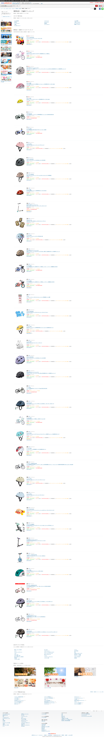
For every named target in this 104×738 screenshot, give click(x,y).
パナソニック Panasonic (78, 702)
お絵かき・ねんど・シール (78, 653)
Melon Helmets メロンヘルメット (49, 701)
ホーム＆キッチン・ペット (6, 718)
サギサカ (28, 161)
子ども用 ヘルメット (17, 25)
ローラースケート (47, 24)
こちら (30, 2)
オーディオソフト (23, 721)
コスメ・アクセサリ (77, 656)
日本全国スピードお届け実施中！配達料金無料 (96, 2)
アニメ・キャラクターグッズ (48, 653)
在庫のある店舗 (29, 44)
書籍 (3, 719)
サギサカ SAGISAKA (47, 700)
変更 (41, 3)
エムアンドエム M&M (17, 702)
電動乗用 (45, 23)
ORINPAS (28, 176)
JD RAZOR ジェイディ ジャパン (19, 700)
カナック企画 (28, 85)
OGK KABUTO (28, 252)
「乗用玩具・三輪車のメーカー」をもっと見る (96, 691)
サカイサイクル (29, 115)
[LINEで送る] (102, 9)
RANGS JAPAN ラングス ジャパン (79, 700)
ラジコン (75, 649)
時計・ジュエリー (23, 718)
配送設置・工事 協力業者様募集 (66, 720)
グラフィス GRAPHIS (47, 696)
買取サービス (63, 717)
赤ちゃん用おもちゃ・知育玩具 (18, 656)
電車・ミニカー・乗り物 (18, 649)
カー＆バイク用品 (23, 719)
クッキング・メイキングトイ (48, 656)
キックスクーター (17, 23)
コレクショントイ (47, 650)
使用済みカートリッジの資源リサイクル (67, 719)
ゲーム (15, 650)
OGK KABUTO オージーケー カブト (49, 702)
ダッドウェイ (28, 526)
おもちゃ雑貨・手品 (17, 655)
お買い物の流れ (44, 724)
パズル (15, 653)
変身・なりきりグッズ (47, 654)
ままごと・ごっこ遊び (77, 655)
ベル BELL (75, 699)
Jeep (27, 389)
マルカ (27, 298)
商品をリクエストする (6, 16)
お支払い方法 (43, 725)
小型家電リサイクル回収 (65, 718)
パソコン (4, 721)
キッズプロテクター (77, 23)
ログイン (13, 2)
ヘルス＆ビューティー (6, 717)
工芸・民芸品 (76, 650)
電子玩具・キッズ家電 (77, 654)
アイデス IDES (16, 699)
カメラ (22, 717)
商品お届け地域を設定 (15, 3)
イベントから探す (44, 717)
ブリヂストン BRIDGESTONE (18, 696)
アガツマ (28, 39)
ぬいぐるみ (46, 649)
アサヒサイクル (29, 222)
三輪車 (15, 24)
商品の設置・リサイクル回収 (45, 726)
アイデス (28, 146)
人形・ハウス (16, 654)
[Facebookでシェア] (100, 9)
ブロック (45, 655)
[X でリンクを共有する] (95, 9)
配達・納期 (43, 727)
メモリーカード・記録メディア (25, 722)
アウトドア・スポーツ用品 (6, 722)
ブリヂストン (28, 465)
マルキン (75, 701)
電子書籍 (4, 720)
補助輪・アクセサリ (77, 24)
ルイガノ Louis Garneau (18, 701)
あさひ (45, 699)
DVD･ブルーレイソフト (24, 720)
